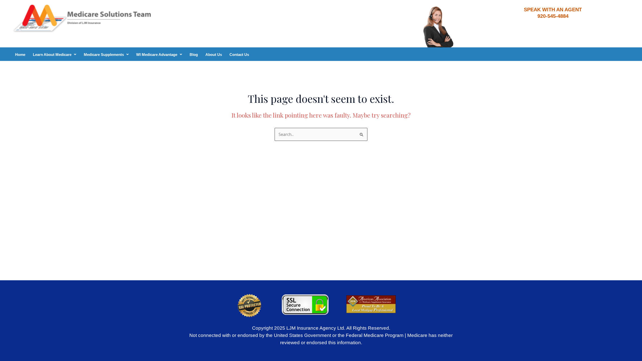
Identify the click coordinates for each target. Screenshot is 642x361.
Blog (194, 54)
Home (20, 54)
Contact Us (239, 54)
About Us (213, 54)
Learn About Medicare (52, 54)
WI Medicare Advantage (156, 54)
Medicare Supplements (104, 54)
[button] (54, 54)
